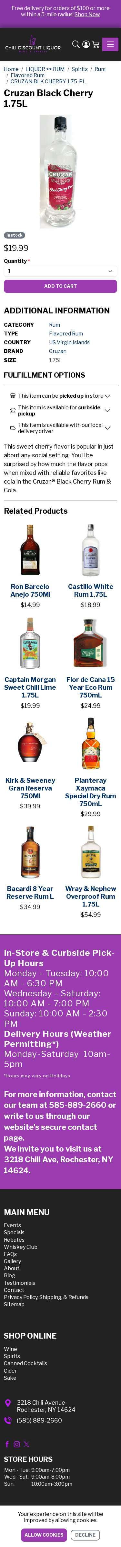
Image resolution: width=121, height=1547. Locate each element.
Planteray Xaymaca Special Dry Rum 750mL (90, 792)
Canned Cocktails (25, 1363)
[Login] (86, 44)
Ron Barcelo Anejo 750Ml (30, 590)
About (11, 1268)
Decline (85, 1535)
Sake (10, 1378)
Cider (10, 1371)
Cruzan (57, 351)
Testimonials (19, 1283)
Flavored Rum (66, 334)
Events (12, 1225)
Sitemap (14, 1304)
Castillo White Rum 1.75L (91, 590)
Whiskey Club (20, 1247)
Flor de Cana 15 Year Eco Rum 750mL (90, 687)
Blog (9, 1275)
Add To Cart (60, 286)
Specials (14, 1232)
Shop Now (87, 14)
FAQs (10, 1254)
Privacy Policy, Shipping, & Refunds (46, 1297)
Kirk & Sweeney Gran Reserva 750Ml (30, 788)
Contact (14, 1290)
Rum (54, 325)
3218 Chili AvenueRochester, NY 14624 (46, 1406)
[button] (76, 44)
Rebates (14, 1240)
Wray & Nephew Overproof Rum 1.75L (90, 896)
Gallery (12, 1261)
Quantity (17, 261)
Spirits (12, 1356)
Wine (10, 1349)
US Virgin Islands (69, 342)
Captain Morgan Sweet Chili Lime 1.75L (30, 687)
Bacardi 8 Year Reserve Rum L (30, 892)
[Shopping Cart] (96, 44)
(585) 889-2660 (39, 1420)
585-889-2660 (77, 1105)
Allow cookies (44, 1535)
